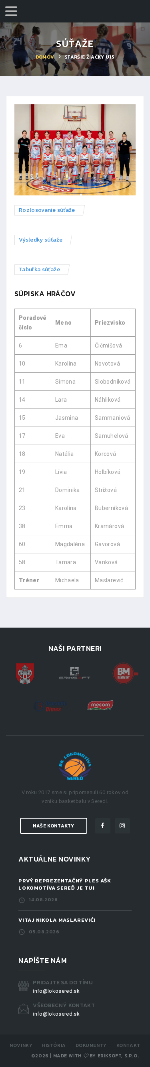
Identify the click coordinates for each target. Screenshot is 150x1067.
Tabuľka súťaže (39, 269)
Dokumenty (91, 1045)
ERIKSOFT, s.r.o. (118, 1055)
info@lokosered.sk (56, 991)
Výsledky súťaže (40, 240)
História (54, 1045)
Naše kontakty (53, 825)
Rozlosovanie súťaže (47, 210)
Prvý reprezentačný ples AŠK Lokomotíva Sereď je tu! (64, 884)
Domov (45, 57)
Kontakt (128, 1045)
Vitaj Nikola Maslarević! (57, 920)
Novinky (21, 1045)
